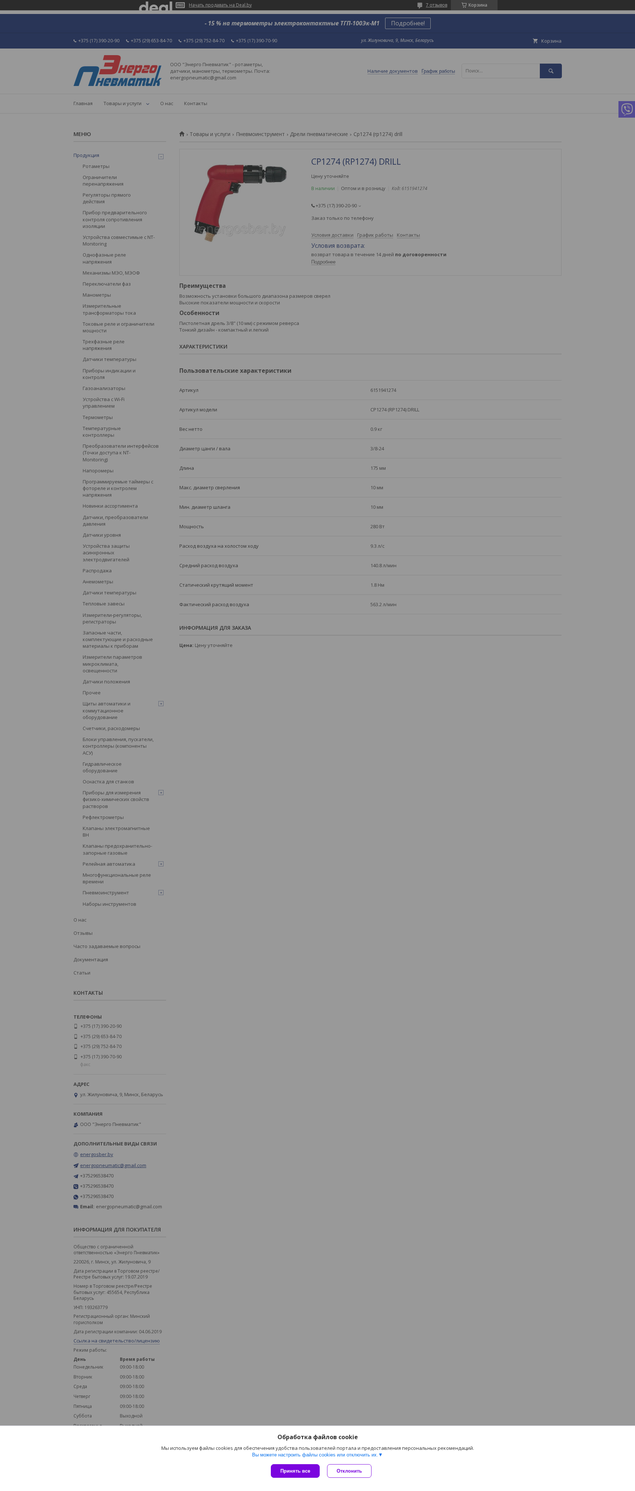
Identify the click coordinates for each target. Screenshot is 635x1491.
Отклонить (349, 1471)
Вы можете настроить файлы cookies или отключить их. (315, 1455)
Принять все (295, 1471)
